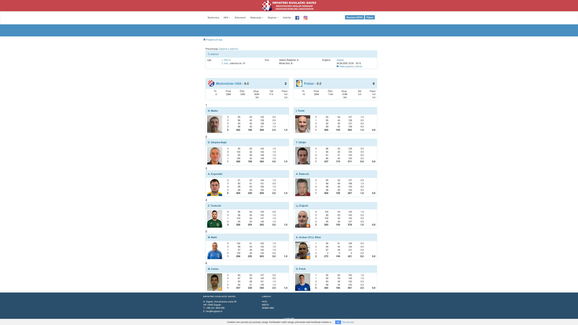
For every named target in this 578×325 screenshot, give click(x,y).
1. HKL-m (226, 59)
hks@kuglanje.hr (214, 311)
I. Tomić (300, 110)
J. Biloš (316, 237)
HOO (264, 301)
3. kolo (225, 63)
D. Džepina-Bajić (217, 142)
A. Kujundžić (215, 174)
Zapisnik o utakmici (228, 48)
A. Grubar (301, 237)
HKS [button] (226, 17)
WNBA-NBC (268, 307)
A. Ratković (302, 174)
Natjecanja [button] (256, 17)
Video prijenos (346, 66)
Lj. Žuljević (302, 205)
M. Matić (212, 237)
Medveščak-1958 (228, 83)
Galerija (287, 17)
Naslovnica (213, 17)
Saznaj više (348, 321)
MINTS (265, 304)
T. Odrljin (301, 142)
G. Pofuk (301, 269)
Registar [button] (272, 17)
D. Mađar (213, 110)
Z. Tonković (214, 205)
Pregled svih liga (213, 39)
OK (338, 322)
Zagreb (340, 59)
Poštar (309, 83)
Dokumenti (240, 17)
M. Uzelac (213, 269)
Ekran (359, 66)
